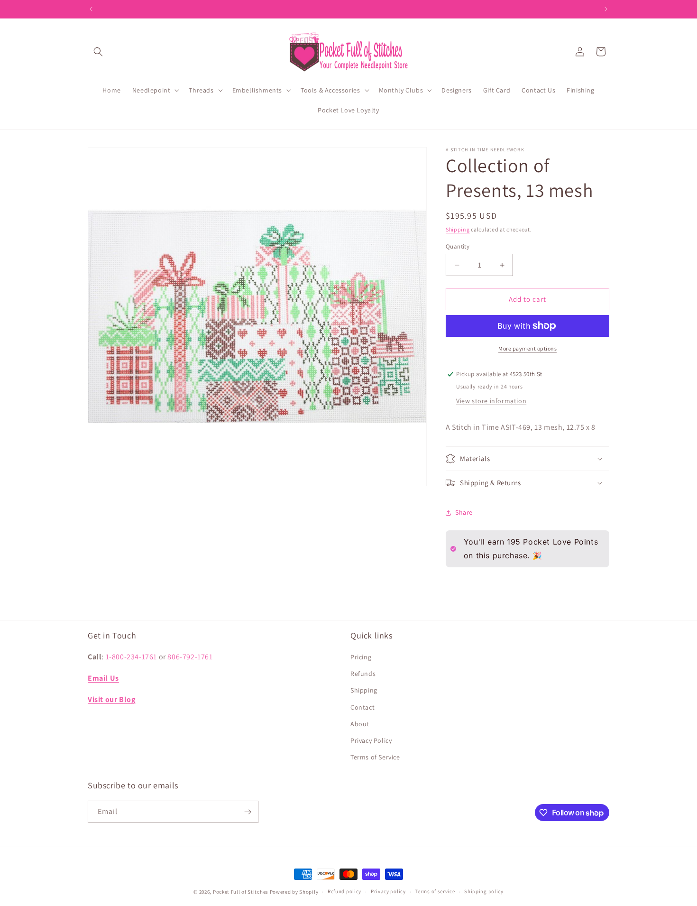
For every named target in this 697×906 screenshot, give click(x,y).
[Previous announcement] (91, 9)
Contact (362, 707)
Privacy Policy (371, 740)
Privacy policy (388, 891)
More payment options (527, 348)
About (359, 724)
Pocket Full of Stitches (240, 891)
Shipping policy (484, 891)
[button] (98, 51)
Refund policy (344, 891)
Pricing (360, 657)
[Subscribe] (247, 812)
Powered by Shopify (294, 891)
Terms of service (435, 891)
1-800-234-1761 (131, 657)
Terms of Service (375, 757)
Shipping (458, 229)
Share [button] (464, 512)
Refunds (363, 673)
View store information (491, 401)
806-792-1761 (189, 657)
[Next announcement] (606, 9)
